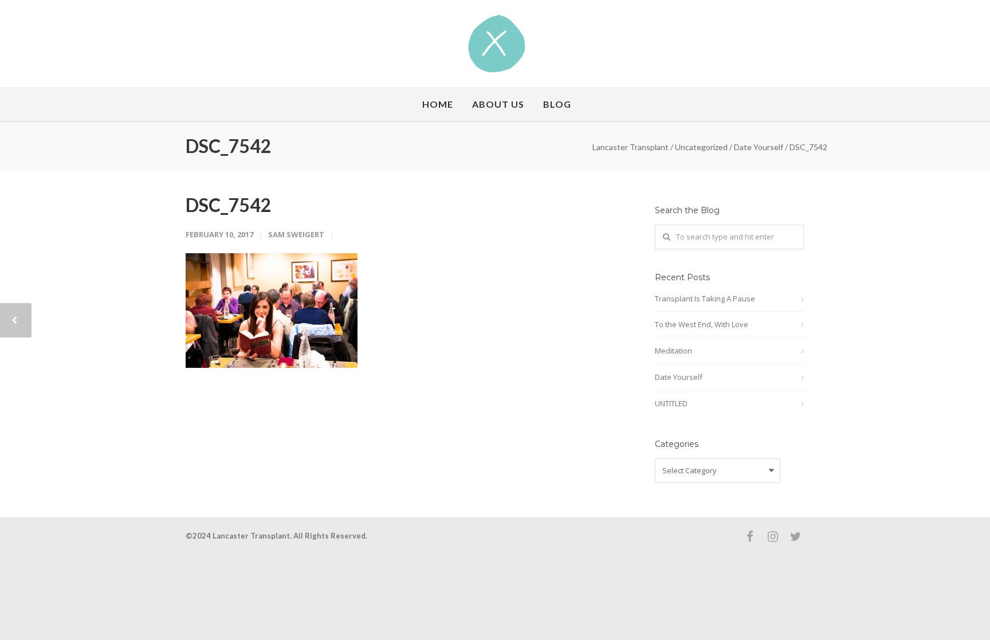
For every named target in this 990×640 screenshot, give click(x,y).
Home (437, 104)
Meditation (673, 350)
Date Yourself (678, 377)
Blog (557, 104)
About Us (498, 104)
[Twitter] (795, 536)
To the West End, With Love (701, 324)
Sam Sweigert (296, 234)
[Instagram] (772, 536)
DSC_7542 (229, 205)
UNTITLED (671, 403)
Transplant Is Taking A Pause (705, 298)
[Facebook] (749, 536)
